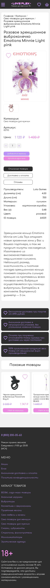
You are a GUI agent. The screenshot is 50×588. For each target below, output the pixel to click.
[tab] (18, 169)
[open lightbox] (25, 76)
